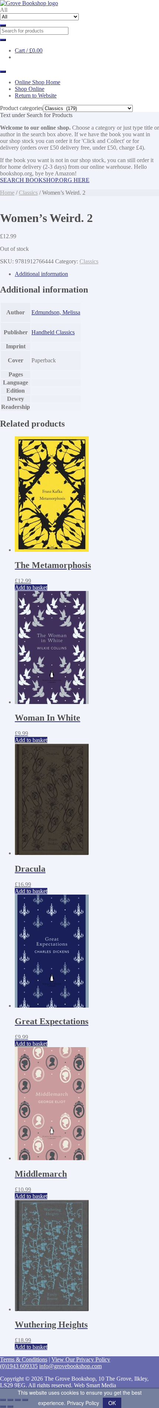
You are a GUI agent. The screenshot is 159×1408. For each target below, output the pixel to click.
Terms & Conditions (23, 1359)
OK (112, 1403)
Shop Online (29, 89)
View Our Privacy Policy (80, 1359)
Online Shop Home (37, 82)
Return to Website (36, 95)
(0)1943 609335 (19, 1366)
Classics (28, 192)
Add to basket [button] (31, 587)
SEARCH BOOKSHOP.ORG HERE (44, 180)
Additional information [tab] (41, 274)
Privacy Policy (83, 1403)
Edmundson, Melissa (55, 312)
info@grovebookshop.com (70, 1366)
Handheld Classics (53, 332)
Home (7, 192)
